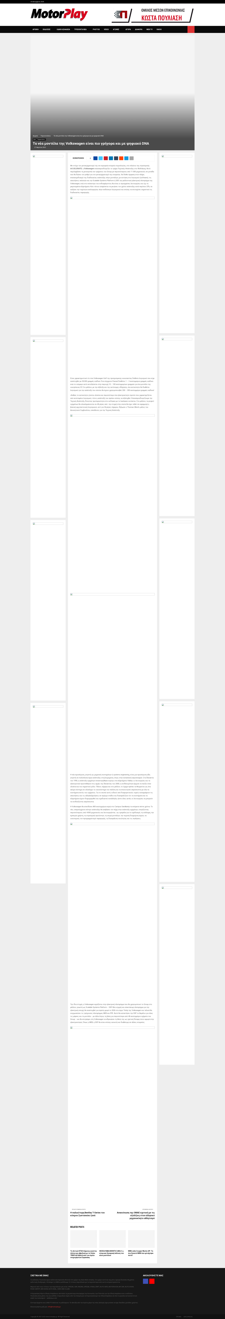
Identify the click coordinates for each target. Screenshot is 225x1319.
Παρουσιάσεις (41, 139)
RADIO (159, 29)
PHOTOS (96, 29)
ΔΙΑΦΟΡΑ (138, 29)
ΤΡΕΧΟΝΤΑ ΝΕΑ (80, 29)
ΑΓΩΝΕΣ (116, 29)
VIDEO (106, 29)
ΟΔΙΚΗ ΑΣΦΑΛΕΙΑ (63, 29)
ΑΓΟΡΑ (128, 29)
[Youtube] (151, 1281)
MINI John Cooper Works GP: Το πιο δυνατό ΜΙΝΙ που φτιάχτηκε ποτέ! (140, 1253)
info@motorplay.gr (54, 1307)
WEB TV (149, 29)
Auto (34, 139)
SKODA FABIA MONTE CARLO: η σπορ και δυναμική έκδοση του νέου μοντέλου (111, 1253)
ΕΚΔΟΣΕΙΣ (46, 29)
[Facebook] (145, 1281)
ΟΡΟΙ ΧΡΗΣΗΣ (188, 1317)
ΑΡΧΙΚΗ (36, 29)
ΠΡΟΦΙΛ (178, 1317)
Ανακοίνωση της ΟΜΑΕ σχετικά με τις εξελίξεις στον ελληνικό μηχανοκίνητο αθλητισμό (136, 1215)
